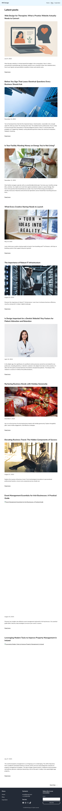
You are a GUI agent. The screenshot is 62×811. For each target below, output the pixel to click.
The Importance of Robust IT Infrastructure (22, 262)
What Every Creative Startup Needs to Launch (24, 207)
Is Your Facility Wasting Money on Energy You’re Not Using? (30, 145)
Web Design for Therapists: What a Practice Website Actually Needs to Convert (30, 17)
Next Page (53, 785)
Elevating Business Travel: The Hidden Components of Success (31, 440)
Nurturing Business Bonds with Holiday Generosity (26, 384)
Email (44, 796)
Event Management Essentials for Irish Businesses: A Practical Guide (31, 496)
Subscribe (51, 802)
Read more (8, 72)
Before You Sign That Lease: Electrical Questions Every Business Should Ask (27, 82)
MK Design (5, 3)
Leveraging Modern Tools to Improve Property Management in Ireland (31, 639)
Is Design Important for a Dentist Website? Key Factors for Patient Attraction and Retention (29, 319)
